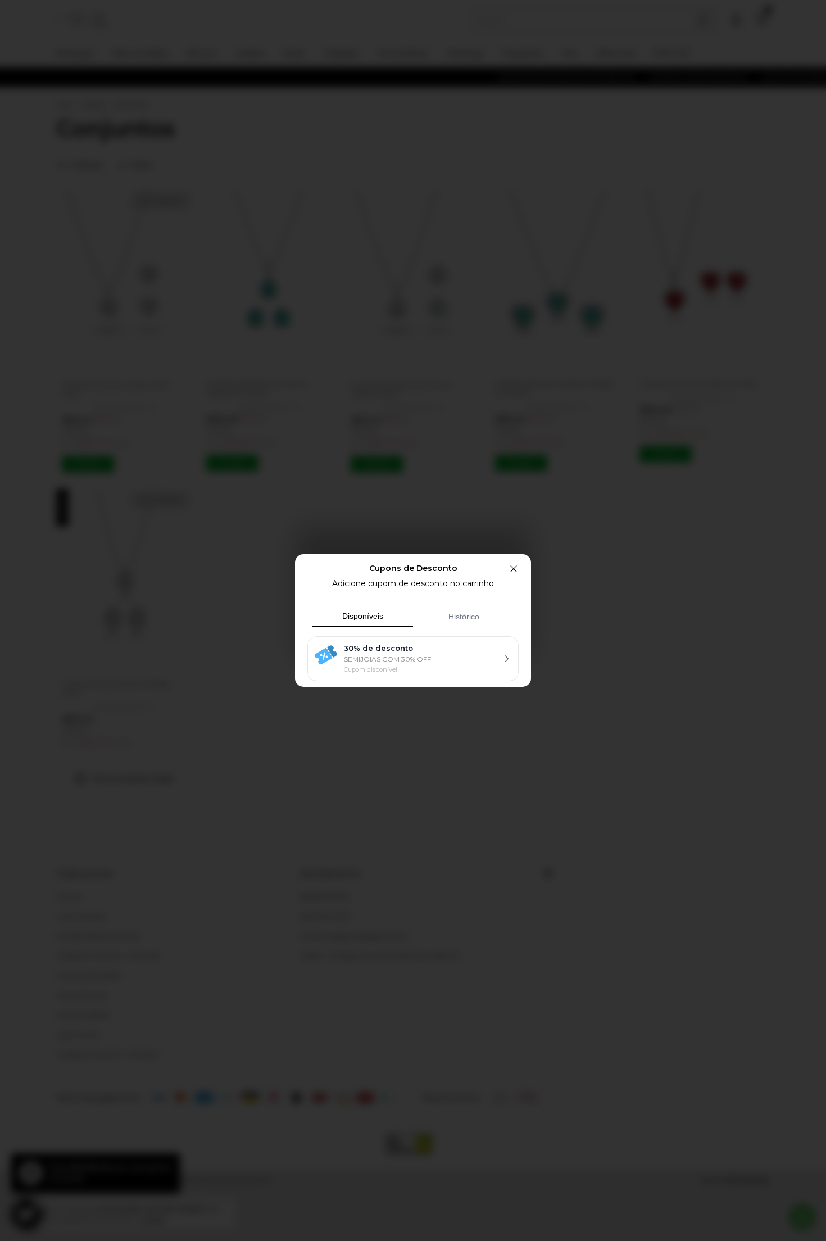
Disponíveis (362, 616)
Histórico (463, 616)
